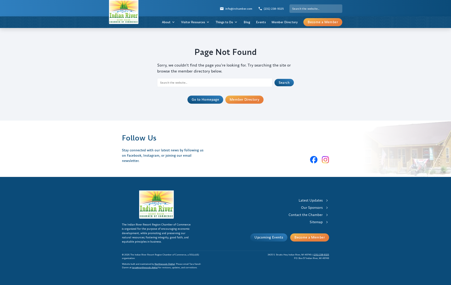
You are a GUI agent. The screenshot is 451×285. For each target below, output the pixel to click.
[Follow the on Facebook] (313, 159)
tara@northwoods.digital (145, 267)
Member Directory (284, 22)
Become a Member (323, 22)
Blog (247, 22)
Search (284, 82)
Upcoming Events (268, 237)
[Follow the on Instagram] (325, 159)
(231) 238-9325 (321, 254)
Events (261, 22)
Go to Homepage (205, 99)
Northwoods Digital (165, 263)
